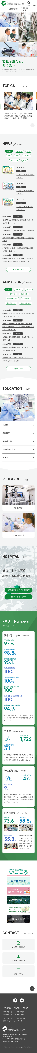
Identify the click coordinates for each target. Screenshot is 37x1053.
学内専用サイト (8, 1012)
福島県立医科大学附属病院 (18, 590)
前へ (2, 101)
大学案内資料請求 (18, 947)
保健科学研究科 (25, 303)
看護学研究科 (11, 303)
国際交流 (26, 156)
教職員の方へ (19, 1014)
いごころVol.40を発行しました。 (24, 208)
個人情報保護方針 (22, 1018)
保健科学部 (24, 294)
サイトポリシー (8, 1018)
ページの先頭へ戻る (32, 988)
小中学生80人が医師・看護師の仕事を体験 (18, 230)
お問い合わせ (18, 974)
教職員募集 (7, 1008)
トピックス (14, 160)
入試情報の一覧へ (18, 369)
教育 (28, 151)
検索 (29, 5)
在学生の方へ (21, 1012)
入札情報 (17, 1008)
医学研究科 (26, 298)
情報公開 (25, 1008)
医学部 (29, 289)
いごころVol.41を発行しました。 (25, 192)
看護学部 (12, 294)
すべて (9, 151)
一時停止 (32, 125)
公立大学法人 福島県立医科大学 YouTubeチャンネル (22, 1000)
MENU (34, 5)
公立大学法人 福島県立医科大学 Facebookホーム (15, 1000)
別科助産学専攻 (12, 298)
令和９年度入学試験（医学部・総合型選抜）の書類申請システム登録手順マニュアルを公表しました (18, 327)
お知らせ (19, 151)
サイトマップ (18, 1021)
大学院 (5, 457)
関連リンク (7, 1021)
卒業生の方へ (7, 1014)
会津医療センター (18, 597)
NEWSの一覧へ (18, 269)
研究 (9, 156)
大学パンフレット (18, 960)
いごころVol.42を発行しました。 (25, 176)
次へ (34, 101)
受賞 (17, 156)
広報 (24, 160)
